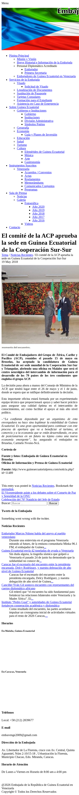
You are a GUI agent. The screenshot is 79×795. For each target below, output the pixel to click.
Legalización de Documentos (34, 90)
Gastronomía (32, 162)
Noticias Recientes (22, 255)
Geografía (23, 127)
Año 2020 (38, 206)
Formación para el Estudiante (34, 100)
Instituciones (32, 117)
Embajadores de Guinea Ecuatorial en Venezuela (46, 76)
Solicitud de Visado (36, 86)
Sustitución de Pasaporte (31, 93)
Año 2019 (38, 210)
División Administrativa (39, 120)
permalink (8, 489)
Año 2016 (38, 220)
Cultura (21, 148)
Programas (31, 189)
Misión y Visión (26, 59)
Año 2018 (38, 213)
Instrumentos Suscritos (22, 165)
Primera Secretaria (36, 72)
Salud (20, 141)
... (45, 547)
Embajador (31, 69)
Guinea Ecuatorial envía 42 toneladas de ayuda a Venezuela (38, 550)
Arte (27, 158)
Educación (23, 138)
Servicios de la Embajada (24, 79)
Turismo (22, 144)
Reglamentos (32, 179)
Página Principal (19, 55)
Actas (28, 175)
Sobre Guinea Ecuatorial (24, 107)
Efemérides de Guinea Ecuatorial (44, 151)
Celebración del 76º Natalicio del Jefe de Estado (31, 499)
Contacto (14, 227)
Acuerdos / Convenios (38, 172)
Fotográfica (31, 203)
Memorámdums (34, 182)
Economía (23, 131)
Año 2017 (38, 217)
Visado (21, 83)
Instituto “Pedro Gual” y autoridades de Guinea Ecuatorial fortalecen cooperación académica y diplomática (37, 603)
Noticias (22, 196)
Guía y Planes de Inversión (41, 134)
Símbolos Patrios (35, 124)
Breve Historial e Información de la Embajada (44, 62)
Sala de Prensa (18, 193)
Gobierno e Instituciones (31, 110)
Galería (21, 199)
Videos (29, 223)
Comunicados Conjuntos (39, 186)
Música (29, 155)
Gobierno (30, 114)
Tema (5, 255)
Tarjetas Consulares (28, 96)
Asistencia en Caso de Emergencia (38, 103)
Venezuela (23, 169)
